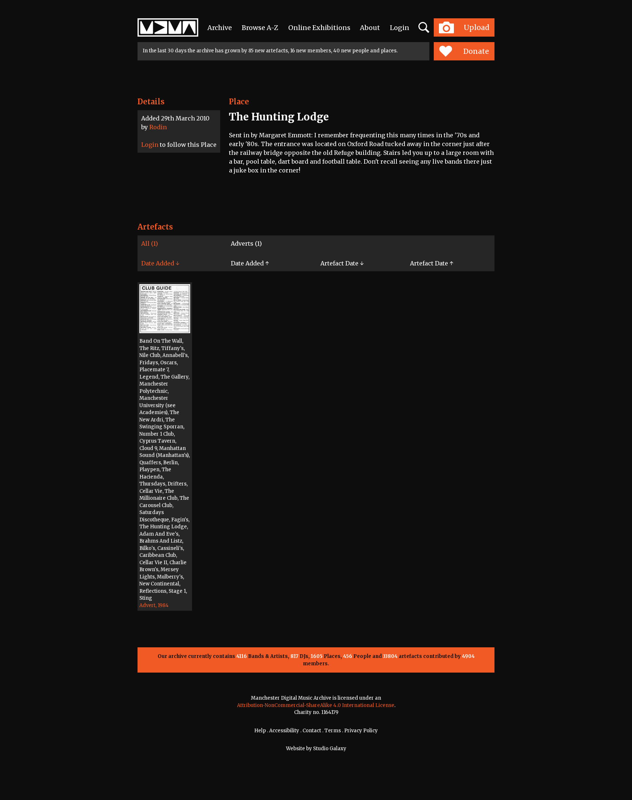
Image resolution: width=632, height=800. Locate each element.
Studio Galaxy (329, 748)
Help (260, 731)
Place (239, 101)
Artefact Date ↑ (431, 263)
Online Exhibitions (319, 27)
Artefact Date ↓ (342, 263)
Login (399, 27)
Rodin (158, 127)
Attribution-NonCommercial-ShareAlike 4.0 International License (315, 705)
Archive (219, 27)
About (370, 27)
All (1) (149, 243)
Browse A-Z (260, 27)
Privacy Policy (361, 731)
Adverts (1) (246, 243)
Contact (311, 731)
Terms (332, 731)
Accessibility (284, 731)
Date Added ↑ (250, 263)
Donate (476, 51)
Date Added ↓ (160, 263)
